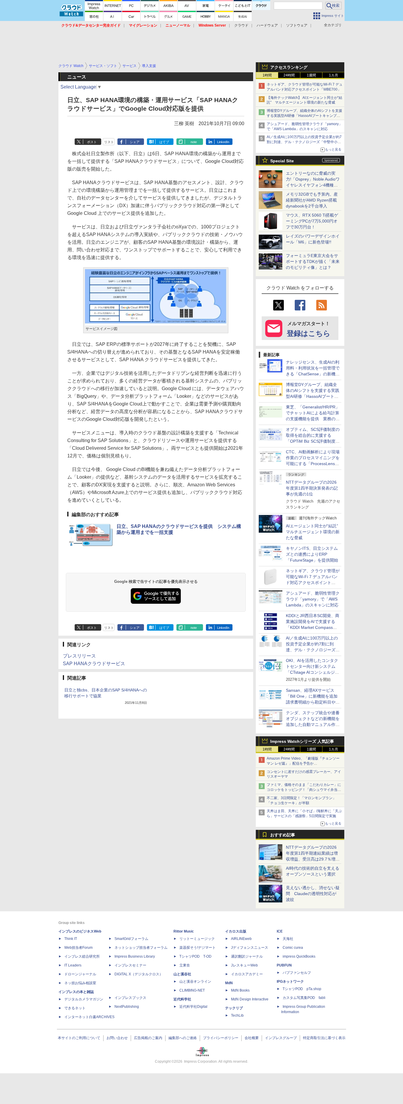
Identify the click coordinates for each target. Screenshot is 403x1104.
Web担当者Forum (78, 948)
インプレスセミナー (130, 965)
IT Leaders (72, 965)
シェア (135, 142)
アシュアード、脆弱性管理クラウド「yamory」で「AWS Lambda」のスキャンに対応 (313, 599)
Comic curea (293, 948)
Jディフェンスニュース (249, 948)
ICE (280, 931)
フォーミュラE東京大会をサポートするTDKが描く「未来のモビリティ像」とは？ (313, 261)
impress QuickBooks (299, 956)
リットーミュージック (197, 939)
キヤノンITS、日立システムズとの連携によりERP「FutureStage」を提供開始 (312, 554)
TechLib (237, 1015)
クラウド (241, 25)
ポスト (92, 142)
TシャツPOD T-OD (195, 956)
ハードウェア (267, 25)
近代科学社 (182, 999)
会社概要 (252, 1038)
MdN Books (240, 990)
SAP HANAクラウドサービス (94, 663)
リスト (109, 142)
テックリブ (234, 1008)
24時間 (289, 75)
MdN (229, 983)
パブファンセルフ (297, 973)
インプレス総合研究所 (82, 956)
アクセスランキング (288, 67)
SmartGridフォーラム (131, 939)
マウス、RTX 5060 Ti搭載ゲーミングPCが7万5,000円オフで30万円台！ (312, 221)
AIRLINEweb (241, 939)
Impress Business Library (134, 956)
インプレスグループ (281, 1038)
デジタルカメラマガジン (83, 999)
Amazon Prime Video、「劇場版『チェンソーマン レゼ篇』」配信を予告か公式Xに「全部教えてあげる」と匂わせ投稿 (303, 763)
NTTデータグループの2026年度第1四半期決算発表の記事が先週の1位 (312, 488)
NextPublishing (126, 1007)
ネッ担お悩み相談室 (80, 983)
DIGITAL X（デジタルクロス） (138, 974)
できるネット (75, 1008)
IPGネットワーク (290, 981)
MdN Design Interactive (249, 999)
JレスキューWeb (244, 965)
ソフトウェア (296, 25)
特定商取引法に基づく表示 (324, 1038)
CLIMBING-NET (192, 990)
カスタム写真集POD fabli (304, 998)
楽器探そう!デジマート (197, 948)
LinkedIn (223, 142)
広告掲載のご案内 (148, 1038)
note (194, 142)
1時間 (267, 75)
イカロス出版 (235, 931)
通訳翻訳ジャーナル (247, 956)
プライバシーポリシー (220, 1038)
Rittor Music (183, 931)
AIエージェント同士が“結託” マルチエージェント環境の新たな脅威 (314, 532)
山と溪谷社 (182, 974)
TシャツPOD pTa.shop (302, 989)
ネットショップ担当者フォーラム (141, 948)
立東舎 (184, 965)
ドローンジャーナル (80, 974)
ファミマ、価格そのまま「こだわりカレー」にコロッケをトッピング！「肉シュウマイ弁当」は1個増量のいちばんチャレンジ (304, 790)
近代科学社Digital (193, 1007)
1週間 (311, 75)
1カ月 (333, 75)
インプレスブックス (130, 998)
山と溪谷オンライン (195, 981)
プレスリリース (79, 655)
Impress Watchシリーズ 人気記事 (302, 741)
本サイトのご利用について (79, 1038)
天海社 (288, 939)
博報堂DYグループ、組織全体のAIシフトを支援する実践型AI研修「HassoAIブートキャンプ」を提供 (304, 116)
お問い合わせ (117, 1038)
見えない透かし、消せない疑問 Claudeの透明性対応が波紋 (313, 893)
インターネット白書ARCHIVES (89, 1017)
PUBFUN (284, 965)
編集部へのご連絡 (182, 1038)
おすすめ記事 (282, 835)
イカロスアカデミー (247, 974)
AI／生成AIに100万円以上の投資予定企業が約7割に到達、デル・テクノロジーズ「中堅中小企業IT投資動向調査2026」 (304, 142)
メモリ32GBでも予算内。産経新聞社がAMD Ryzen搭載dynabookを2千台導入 (312, 200)
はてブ (164, 142)
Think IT (70, 939)
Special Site (282, 160)
